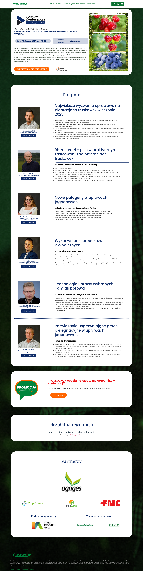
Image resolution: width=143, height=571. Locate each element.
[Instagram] (118, 4)
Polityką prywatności (76, 435)
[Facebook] (113, 4)
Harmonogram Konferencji (74, 4)
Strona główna (56, 4)
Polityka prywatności (15, 569)
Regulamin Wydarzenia (28, 569)
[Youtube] (122, 4)
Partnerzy (91, 4)
